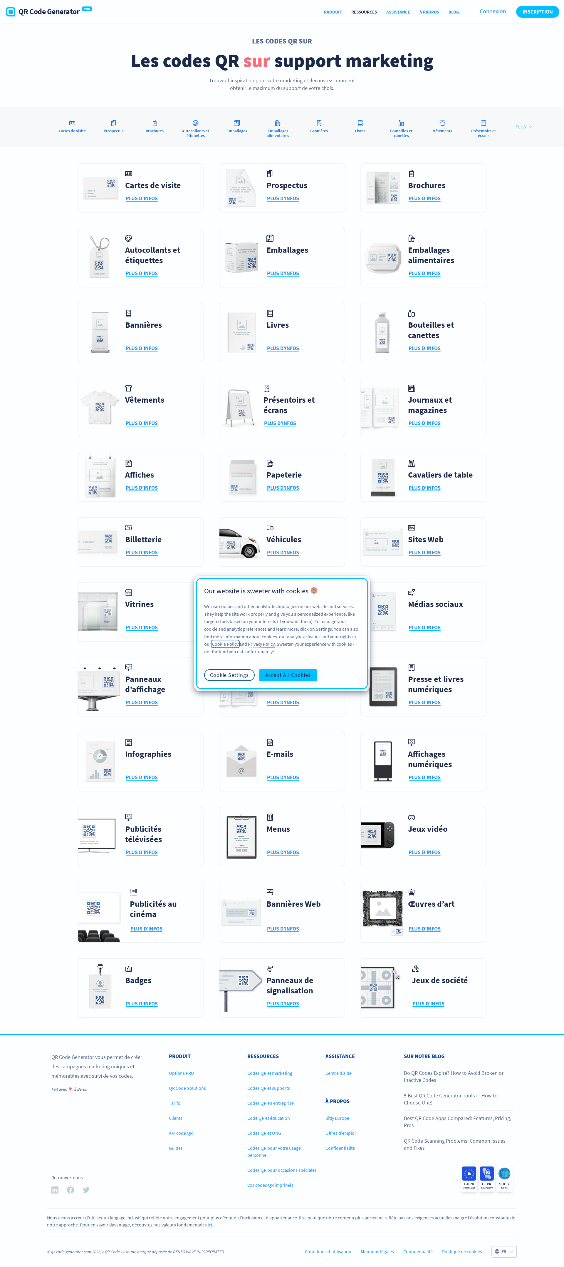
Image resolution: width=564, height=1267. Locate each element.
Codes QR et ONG (264, 1133)
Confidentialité (340, 1148)
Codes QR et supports (268, 1088)
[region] (282, 634)
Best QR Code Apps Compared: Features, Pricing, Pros (457, 1122)
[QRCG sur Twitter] (86, 1191)
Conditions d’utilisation (328, 1251)
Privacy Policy (261, 644)
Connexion (493, 11)
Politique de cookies (462, 1251)
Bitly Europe (337, 1118)
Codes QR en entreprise (270, 1103)
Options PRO (181, 1073)
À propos (429, 12)
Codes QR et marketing (269, 1073)
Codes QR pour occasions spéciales (282, 1170)
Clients (175, 1118)
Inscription (538, 11)
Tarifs (174, 1103)
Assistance (398, 12)
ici (210, 1225)
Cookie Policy (225, 644)
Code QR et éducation (268, 1118)
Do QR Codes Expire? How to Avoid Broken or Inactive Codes (453, 1076)
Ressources (364, 12)
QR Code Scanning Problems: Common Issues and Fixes (455, 1144)
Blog (454, 12)
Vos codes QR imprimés (270, 1185)
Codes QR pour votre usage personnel (274, 1151)
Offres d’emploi (340, 1133)
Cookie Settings (229, 675)
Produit (333, 12)
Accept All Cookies (288, 675)
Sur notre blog (424, 1056)
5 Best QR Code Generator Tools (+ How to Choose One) (451, 1099)
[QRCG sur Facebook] (70, 1191)
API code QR (181, 1133)
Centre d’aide (338, 1073)
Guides (176, 1148)
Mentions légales (377, 1251)
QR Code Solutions (187, 1088)
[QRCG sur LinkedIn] (54, 1191)
